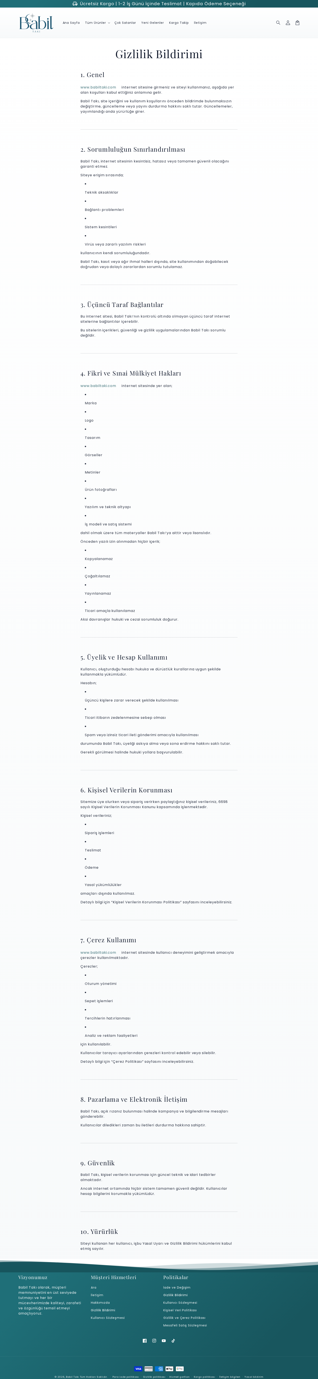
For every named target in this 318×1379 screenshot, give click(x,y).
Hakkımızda (100, 1302)
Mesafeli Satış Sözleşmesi (185, 1325)
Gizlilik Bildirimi (103, 1310)
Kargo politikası (204, 1377)
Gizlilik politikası (154, 1377)
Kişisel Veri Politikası (180, 1310)
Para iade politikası (125, 1377)
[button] (278, 22)
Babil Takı (72, 1377)
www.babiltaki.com (98, 87)
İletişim (97, 1295)
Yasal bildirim (253, 1377)
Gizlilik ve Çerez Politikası (184, 1318)
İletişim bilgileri (230, 1377)
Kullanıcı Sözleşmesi (108, 1318)
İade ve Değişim (177, 1287)
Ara (93, 1287)
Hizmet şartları (179, 1377)
